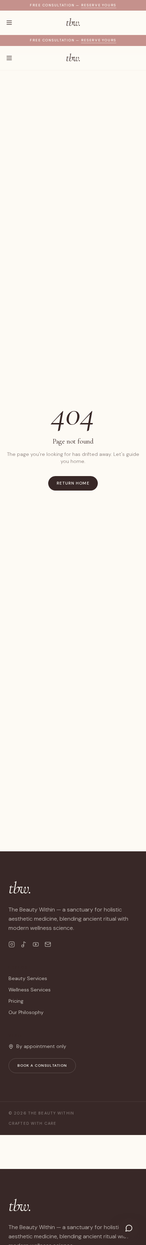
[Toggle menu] (9, 22)
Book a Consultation (42, 1065)
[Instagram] (12, 944)
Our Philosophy (26, 1012)
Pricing (16, 1001)
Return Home (73, 483)
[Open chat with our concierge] (129, 1228)
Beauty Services (28, 978)
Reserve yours (98, 5)
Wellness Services (30, 989)
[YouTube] (36, 944)
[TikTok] (24, 944)
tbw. (73, 22)
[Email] (48, 944)
